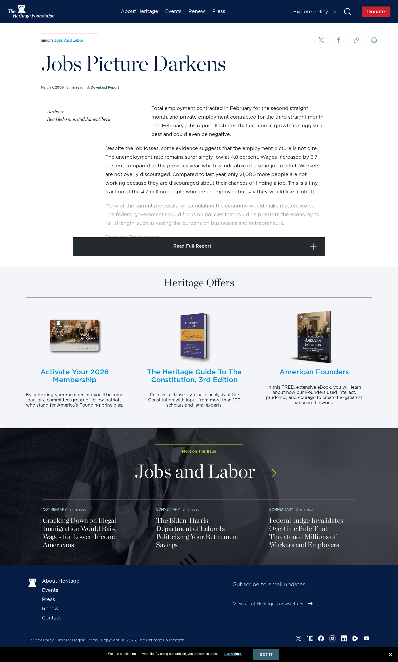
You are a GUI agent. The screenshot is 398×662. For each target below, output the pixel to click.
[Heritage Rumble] (355, 639)
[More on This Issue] (269, 469)
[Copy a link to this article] (356, 40)
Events (173, 11)
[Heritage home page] (32, 582)
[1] (311, 191)
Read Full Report (192, 246)
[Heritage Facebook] (321, 639)
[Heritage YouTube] (367, 639)
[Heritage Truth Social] (310, 639)
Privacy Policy (41, 640)
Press (218, 11)
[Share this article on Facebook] (338, 40)
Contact (51, 618)
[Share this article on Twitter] (321, 41)
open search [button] (347, 11)
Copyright (110, 640)
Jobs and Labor (68, 40)
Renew (196, 11)
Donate (376, 11)
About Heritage (139, 11)
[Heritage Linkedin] (344, 639)
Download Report (105, 87)
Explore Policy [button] (310, 11)
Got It (266, 654)
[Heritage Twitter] (298, 639)
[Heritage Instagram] (332, 639)
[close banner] (390, 655)
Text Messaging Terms (77, 640)
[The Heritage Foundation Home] (31, 11)
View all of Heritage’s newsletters (268, 603)
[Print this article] (374, 40)
